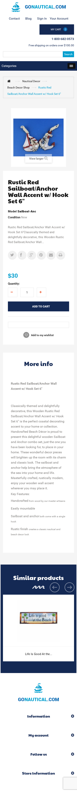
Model (12, 211)
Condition (14, 217)
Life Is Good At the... (38, 654)
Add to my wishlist (42, 335)
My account (38, 735)
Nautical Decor (31, 81)
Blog (28, 18)
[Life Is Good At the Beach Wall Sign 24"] (38, 621)
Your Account (59, 18)
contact (14, 18)
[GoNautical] (38, 7)
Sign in (42, 18)
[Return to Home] (9, 81)
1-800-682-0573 (63, 39)
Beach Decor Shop (18, 87)
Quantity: (14, 283)
